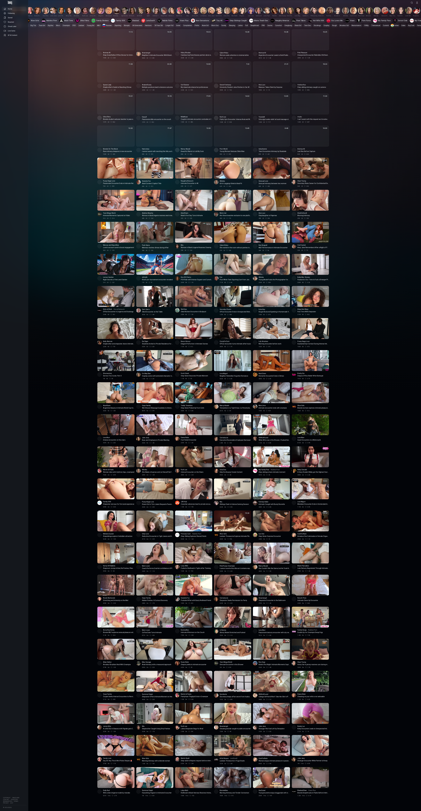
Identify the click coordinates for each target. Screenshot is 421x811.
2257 (11, 803)
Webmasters (7, 801)
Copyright (7, 797)
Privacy (6, 803)
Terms (16, 801)
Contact (6, 799)
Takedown (15, 797)
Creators (14, 799)
